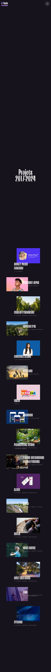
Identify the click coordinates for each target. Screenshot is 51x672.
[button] (47, 3)
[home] (4, 3)
